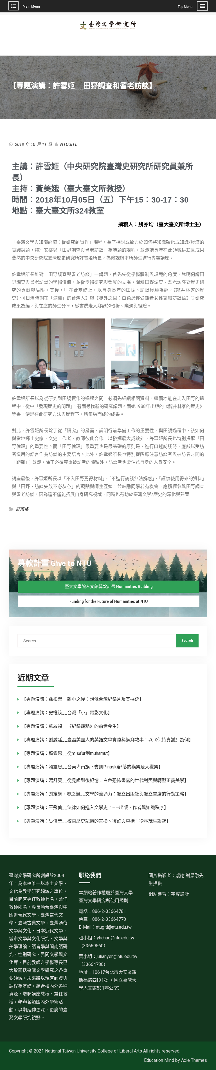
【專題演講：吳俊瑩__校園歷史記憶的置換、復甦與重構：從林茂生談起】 (96, 821)
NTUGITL (68, 144)
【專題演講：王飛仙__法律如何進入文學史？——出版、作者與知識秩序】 (95, 807)
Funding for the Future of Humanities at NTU (108, 601)
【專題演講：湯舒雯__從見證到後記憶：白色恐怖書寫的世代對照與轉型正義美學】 (105, 780)
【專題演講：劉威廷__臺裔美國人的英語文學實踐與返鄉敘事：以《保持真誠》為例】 (107, 739)
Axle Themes (194, 1060)
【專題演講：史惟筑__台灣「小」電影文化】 (67, 712)
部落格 (22, 509)
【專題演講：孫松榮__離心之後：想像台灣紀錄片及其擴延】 (83, 699)
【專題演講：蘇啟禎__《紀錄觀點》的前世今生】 (71, 726)
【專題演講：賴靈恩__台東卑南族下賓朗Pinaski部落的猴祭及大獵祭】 (92, 767)
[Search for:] (108, 640)
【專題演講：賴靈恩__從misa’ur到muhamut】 (67, 753)
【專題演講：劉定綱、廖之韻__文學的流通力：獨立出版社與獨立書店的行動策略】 (105, 794)
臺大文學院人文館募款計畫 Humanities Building (109, 586)
